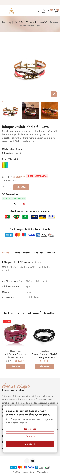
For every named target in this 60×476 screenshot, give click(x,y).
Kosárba (21, 187)
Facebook (27, 460)
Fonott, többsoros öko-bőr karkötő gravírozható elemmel (45, 357)
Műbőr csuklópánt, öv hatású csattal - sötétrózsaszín (15, 357)
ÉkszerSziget (16, 148)
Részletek (15, 366)
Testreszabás (30, 428)
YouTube (33, 460)
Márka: (5, 148)
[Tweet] (15, 204)
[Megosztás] (6, 204)
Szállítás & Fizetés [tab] (44, 252)
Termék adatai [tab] (22, 252)
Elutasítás (30, 436)
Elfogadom (30, 443)
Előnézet (24, 323)
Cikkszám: (7, 153)
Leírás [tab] (5, 252)
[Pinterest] (24, 204)
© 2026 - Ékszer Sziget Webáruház (30, 471)
